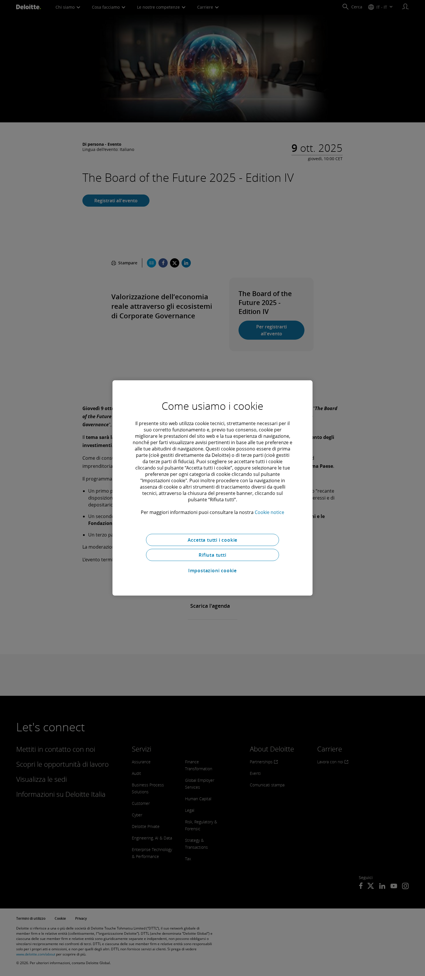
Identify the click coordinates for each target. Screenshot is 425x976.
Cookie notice (269, 512)
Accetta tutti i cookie (213, 540)
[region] (212, 488)
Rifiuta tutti (212, 555)
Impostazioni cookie (212, 570)
